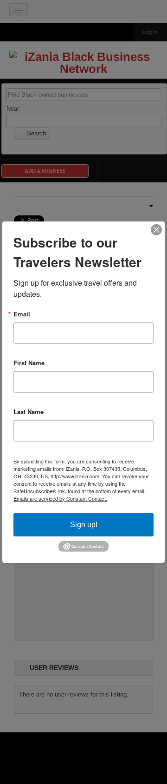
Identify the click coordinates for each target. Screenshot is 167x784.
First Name (29, 362)
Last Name (28, 411)
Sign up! (83, 524)
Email (21, 313)
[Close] (156, 229)
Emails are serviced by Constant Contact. (60, 498)
